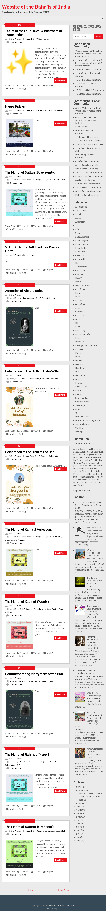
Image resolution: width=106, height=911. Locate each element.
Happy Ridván (15, 106)
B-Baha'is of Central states (88, 141)
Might (78, 353)
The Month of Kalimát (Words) (27, 601)
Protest (79, 383)
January (82, 803)
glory (77, 308)
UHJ (77, 413)
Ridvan (60, 111)
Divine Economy (83, 285)
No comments (16, 42)
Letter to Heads (82, 334)
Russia (78, 394)
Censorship (80, 259)
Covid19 (79, 278)
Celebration (54, 379)
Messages (79, 349)
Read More (60, 80)
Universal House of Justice (87, 420)
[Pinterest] (92, 26)
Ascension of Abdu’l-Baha (24, 290)
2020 (78, 824)
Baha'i (28, 39)
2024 (78, 810)
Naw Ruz (79, 364)
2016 (78, 837)
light (77, 338)
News (77, 379)
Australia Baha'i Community (88, 187)
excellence (80, 289)
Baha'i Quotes (50, 111)
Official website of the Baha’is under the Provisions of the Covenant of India (88, 54)
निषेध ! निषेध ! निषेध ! (94, 528)
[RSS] (78, 30)
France (78, 300)
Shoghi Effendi (11, 540)
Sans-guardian (81, 398)
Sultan (78, 409)
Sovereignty (81, 405)
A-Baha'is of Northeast (86, 137)
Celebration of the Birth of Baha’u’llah (33, 371)
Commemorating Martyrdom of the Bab (34, 674)
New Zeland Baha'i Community (89, 191)
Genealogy (80, 304)
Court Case (80, 270)
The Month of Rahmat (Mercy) (27, 754)
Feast (54, 537)
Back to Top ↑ (53, 909)
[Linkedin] (96, 26)
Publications (81, 387)
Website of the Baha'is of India (36, 7)
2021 (78, 820)
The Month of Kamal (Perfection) (28, 529)
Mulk (77, 357)
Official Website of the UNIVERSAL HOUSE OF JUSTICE (86, 120)
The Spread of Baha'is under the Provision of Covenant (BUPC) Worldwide (95, 611)
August (82, 790)
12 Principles (15, 180)
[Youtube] (89, 26)
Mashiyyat (80, 342)
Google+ (49, 85)
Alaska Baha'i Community (86, 180)
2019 (78, 827)
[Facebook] (81, 26)
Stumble (12, 88)
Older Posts (63, 890)
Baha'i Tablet (36, 39)
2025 (78, 807)
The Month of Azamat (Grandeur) (29, 826)
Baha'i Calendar (37, 111)
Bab (27, 456)
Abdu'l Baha (14, 298)
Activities (13, 681)
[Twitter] (78, 26)
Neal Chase (80, 375)
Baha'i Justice (81, 127)
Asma (78, 225)
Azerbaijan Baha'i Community (88, 172)
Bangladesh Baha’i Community (89, 176)
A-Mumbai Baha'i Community (89, 69)
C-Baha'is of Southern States (89, 144)
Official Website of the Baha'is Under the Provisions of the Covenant (88, 111)
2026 (78, 787)
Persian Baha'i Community (87, 184)
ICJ (76, 323)
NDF (64, 180)
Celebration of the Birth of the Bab (29, 451)
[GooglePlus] (74, 26)
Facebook (23, 85)
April (81, 800)
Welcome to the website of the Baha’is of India (94, 553)
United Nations (82, 417)
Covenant (79, 274)
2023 (78, 813)
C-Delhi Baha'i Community (88, 80)
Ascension (30, 298)
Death (78, 282)
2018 (78, 830)
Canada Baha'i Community (87, 161)
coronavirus (81, 267)
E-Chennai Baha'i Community (89, 90)
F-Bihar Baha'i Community (88, 94)
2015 (78, 841)
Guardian (46, 39)
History (78, 319)
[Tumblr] (74, 30)
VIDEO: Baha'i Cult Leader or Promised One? (33, 249)
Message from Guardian (86, 345)
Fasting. (79, 293)
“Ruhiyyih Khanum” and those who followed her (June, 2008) (93, 642)
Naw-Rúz (79, 368)
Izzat (77, 327)
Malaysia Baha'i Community (87, 195)
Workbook (80, 428)
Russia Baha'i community (86, 169)
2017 (78, 834)
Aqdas (23, 298)
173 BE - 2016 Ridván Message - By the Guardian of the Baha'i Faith (89, 505)
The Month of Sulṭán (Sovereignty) (30, 172)
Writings (21, 540)
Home (30, 890)
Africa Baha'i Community (86, 165)
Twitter (36, 85)
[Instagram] (85, 26)
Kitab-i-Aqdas (81, 330)
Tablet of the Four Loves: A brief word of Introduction (33, 32)
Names (78, 360)
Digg (23, 88)
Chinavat (79, 263)
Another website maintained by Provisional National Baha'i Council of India (88, 63)
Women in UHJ (82, 424)
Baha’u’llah (56, 180)
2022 (78, 817)
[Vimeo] (99, 26)
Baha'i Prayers (40, 609)
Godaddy (79, 312)
